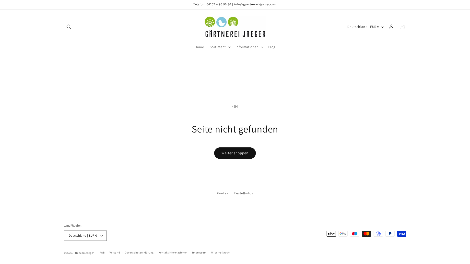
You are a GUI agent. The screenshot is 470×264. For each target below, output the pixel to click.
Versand (114, 252)
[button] (69, 27)
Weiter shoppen (235, 153)
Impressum (199, 252)
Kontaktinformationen (173, 252)
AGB (102, 252)
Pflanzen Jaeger (84, 252)
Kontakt (223, 193)
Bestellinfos (243, 193)
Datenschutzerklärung (139, 252)
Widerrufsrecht (221, 252)
